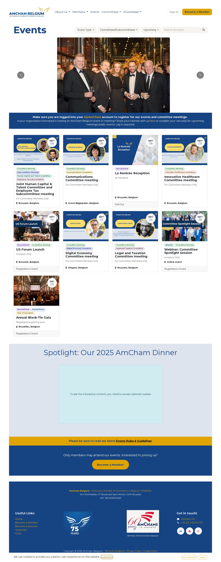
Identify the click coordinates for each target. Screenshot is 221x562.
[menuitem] (62, 12)
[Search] (203, 30)
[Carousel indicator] (105, 109)
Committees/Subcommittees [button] (117, 29)
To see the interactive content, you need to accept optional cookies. (110, 394)
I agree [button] (202, 557)
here (152, 120)
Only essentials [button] (188, 557)
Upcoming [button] (150, 29)
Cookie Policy (107, 557)
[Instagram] (198, 531)
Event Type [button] (85, 29)
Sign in (174, 11)
